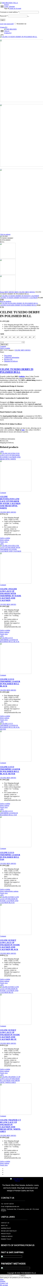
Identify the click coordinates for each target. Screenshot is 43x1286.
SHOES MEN (14, 292)
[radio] (2, 337)
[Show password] (28, 16)
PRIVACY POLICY (6, 1233)
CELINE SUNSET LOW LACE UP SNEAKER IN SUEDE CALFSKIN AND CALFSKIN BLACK (10, 945)
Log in (2, 20)
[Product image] (15, 491)
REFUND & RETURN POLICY (9, 1231)
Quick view (4, 542)
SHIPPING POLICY (6, 1228)
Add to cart (4, 344)
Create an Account (15, 8)
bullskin (22, 376)
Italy (23, 430)
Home (2, 292)
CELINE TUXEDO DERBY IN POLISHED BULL (16, 370)
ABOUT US (4, 1225)
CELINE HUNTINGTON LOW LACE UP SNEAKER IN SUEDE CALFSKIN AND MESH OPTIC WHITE (10, 502)
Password (4, 16)
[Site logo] (9, 3)
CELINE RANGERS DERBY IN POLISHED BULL (18, 305)
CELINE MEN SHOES (27, 292)
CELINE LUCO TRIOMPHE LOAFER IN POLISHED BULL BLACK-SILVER (10, 770)
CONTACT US (5, 1223)
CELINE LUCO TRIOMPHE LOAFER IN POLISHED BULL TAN (10, 856)
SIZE (2, 334)
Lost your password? (7, 24)
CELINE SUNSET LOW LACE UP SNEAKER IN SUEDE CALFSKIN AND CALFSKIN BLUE (10, 1034)
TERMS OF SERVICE (7, 1236)
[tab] (23, 356)
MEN (6, 292)
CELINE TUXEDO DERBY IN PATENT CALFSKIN (19, 298)
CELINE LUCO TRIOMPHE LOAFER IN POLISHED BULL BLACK (10, 682)
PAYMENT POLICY (6, 1239)
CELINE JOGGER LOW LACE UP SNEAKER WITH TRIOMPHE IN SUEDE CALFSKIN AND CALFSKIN (10, 594)
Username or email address (9, 12)
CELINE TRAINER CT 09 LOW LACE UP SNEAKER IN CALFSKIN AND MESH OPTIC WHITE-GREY (10, 1126)
